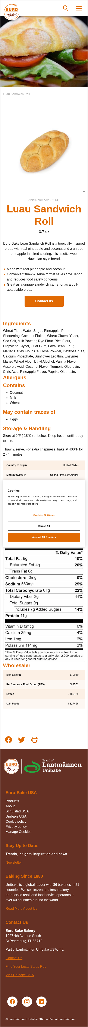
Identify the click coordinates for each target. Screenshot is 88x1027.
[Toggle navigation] (78, 8)
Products (12, 801)
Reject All (44, 526)
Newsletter (14, 862)
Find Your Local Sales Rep (26, 966)
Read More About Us (21, 908)
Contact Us (14, 958)
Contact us (44, 301)
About (10, 806)
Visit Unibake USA (20, 975)
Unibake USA (16, 816)
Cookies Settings (43, 515)
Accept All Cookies (44, 537)
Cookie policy (16, 821)
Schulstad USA (17, 811)
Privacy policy (16, 826)
